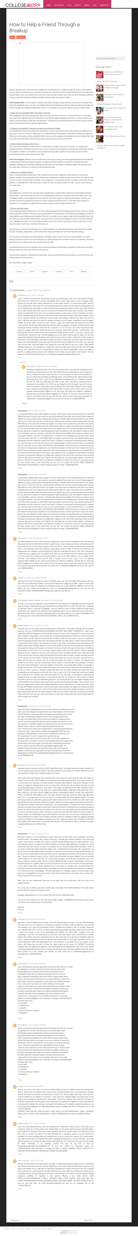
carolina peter (23, 1123)
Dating (12, 37)
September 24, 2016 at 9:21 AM (39, 706)
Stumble (84, 271)
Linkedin (59, 271)
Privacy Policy (36, 1228)
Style (69, 5)
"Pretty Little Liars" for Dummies (107, 81)
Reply (20, 357)
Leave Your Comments (38, 290)
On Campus (73, 1231)
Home (49, 5)
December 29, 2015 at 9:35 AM (52, 600)
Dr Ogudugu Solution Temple (29, 600)
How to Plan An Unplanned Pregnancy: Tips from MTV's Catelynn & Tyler (113, 120)
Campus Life (104, 5)
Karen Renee (23, 964)
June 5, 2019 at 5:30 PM (37, 964)
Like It (32, 271)
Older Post (88, 1220)
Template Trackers (72, 1233)
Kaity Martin (21, 37)
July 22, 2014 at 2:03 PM (36, 411)
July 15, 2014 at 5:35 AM (34, 295)
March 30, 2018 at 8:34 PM (35, 919)
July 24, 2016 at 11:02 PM (39, 625)
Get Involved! (59, 5)
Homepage (6, 1228)
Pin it (71, 271)
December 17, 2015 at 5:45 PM (35, 578)
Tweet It (19, 271)
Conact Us (21, 1228)
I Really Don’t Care (21, 221)
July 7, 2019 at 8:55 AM (37, 1123)
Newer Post (15, 1220)
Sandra (20, 578)
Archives (28, 1228)
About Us (14, 1228)
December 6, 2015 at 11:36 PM (46, 366)
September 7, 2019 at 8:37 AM (32, 1160)
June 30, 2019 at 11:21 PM (33, 1086)
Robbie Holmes (24, 625)
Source (29, 263)
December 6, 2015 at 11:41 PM (37, 538)
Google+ (45, 271)
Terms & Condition (46, 1228)
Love (94, 5)
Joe (19, 1160)
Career (87, 5)
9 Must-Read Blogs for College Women (109, 104)
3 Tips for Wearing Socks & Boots (114, 136)
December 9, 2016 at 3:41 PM (38, 834)
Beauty (78, 5)
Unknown (21, 295)
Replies (23, 362)
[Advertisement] (46, 16)
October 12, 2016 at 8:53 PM (36, 765)
